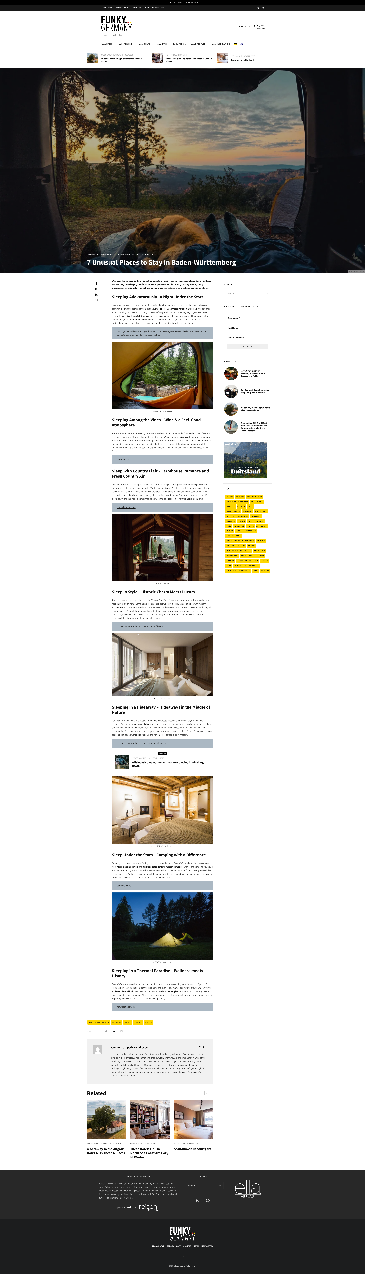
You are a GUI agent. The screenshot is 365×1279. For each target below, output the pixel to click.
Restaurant (233, 555)
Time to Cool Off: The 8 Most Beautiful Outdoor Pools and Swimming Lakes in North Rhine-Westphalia (254, 427)
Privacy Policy (123, 8)
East (251, 521)
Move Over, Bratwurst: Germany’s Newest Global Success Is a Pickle (253, 373)
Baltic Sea (257, 501)
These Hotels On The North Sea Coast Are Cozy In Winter (189, 60)
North (252, 546)
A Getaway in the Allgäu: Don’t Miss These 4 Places (121, 60)
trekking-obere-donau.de (174, 331)
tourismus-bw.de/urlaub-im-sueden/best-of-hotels (140, 626)
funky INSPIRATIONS (221, 44)
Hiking (230, 531)
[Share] (96, 283)
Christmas (261, 511)
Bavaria (231, 506)
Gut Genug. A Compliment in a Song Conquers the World (255, 391)
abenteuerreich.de (151, 335)
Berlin (242, 506)
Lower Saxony (139, 758)
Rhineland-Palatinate (253, 555)
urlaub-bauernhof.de (126, 507)
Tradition (232, 570)
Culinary (256, 516)
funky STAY (162, 44)
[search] (268, 293)
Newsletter (158, 8)
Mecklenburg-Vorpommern (240, 541)
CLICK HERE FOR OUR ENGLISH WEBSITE (182, 2)
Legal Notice (107, 8)
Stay (229, 565)
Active (230, 496)
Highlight (262, 526)
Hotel (128, 1022)
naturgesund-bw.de (126, 1007)
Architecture (255, 496)
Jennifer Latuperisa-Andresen (101, 255)
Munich (261, 541)
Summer (239, 565)
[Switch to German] (235, 44)
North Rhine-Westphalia (239, 551)
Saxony (230, 560)
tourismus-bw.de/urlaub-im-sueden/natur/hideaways (141, 743)
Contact (137, 8)
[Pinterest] (258, 8)
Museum (231, 546)
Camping (117, 1022)
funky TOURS (145, 44)
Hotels (169, 55)
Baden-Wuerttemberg (111, 55)
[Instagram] (253, 8)
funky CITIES (106, 44)
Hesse (251, 526)
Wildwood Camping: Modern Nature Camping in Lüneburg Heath (168, 764)
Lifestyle (251, 531)
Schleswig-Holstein (248, 560)
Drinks (242, 521)
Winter (265, 570)
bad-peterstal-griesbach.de (129, 335)
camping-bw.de (124, 885)
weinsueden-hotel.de (126, 459)
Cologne (243, 516)
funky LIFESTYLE (197, 44)
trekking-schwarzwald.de (149, 331)
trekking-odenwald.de (127, 331)
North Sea (260, 551)
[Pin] (96, 289)
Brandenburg (233, 511)
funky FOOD (178, 44)
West (256, 570)
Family (260, 521)
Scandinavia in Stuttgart (242, 60)
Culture (231, 521)
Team (146, 8)
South (149, 1022)
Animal (240, 496)
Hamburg (239, 526)
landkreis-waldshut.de (196, 331)
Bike (251, 506)
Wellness (245, 570)
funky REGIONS (125, 44)
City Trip (231, 516)
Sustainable (252, 565)
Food (229, 526)
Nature (139, 1022)
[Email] (96, 300)
